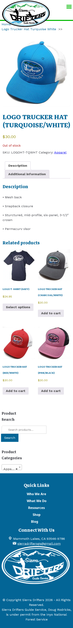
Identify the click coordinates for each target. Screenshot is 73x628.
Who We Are (36, 494)
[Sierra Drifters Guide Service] (26, 25)
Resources (36, 508)
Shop (37, 514)
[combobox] (12, 467)
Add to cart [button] (51, 313)
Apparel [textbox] (10, 469)
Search (9, 438)
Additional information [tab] (27, 174)
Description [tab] (17, 165)
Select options (18, 307)
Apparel (60, 152)
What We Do (36, 501)
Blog (34, 521)
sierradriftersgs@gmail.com (39, 543)
